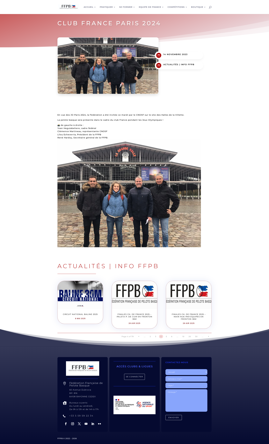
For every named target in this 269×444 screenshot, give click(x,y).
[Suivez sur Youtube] (86, 424)
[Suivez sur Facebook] (66, 424)
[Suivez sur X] (79, 424)
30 (196, 336)
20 (190, 336)
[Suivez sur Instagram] (72, 424)
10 (183, 336)
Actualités (170, 64)
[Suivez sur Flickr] (99, 424)
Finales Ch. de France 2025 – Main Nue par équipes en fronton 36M (189, 316)
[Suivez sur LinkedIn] (93, 424)
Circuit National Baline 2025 (80, 314)
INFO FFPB (187, 64)
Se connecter (134, 377)
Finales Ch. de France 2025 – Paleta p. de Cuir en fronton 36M (134, 316)
